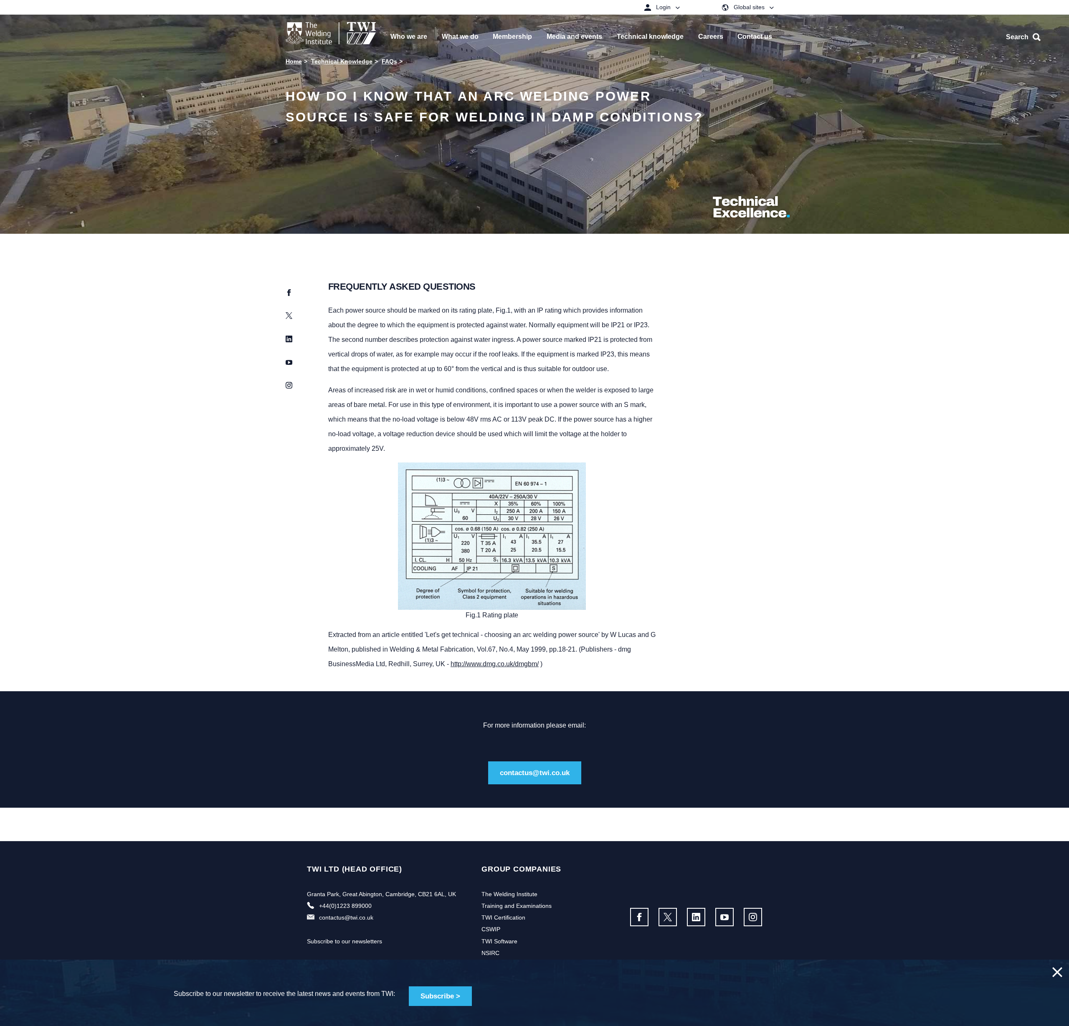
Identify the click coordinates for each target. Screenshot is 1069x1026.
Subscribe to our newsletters (344, 941)
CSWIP (490, 929)
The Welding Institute (509, 894)
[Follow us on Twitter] (668, 917)
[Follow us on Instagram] (753, 917)
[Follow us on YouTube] (724, 917)
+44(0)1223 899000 (345, 905)
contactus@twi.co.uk (535, 773)
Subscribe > (440, 996)
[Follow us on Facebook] (639, 917)
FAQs (389, 61)
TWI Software (499, 941)
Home (294, 61)
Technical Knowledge (341, 61)
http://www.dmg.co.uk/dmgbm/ (495, 663)
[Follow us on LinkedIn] (696, 917)
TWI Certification (503, 917)
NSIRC (490, 953)
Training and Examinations (516, 905)
